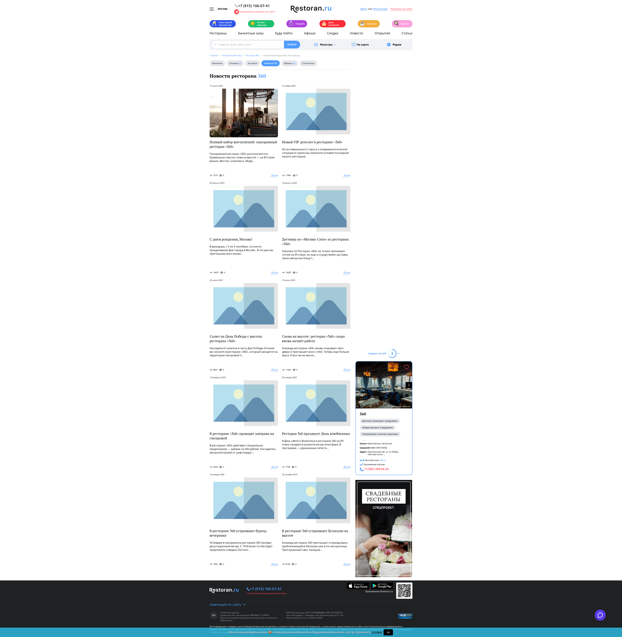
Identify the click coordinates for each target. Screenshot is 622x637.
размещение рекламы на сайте (257, 11)
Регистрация (380, 9)
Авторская (386, 443)
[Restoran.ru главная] (311, 9)
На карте (363, 44)
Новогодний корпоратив (221, 23)
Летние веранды (258, 23)
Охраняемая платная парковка (380, 434)
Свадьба (296, 23)
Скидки (332, 33)
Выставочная (372, 460)
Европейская (374, 443)
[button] (409, 385)
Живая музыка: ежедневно (377, 427)
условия (377, 632)
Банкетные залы (251, 33)
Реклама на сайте (401, 9)
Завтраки (368, 23)
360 (262, 76)
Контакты (217, 63)
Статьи (407, 33)
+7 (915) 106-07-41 (266, 589)
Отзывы (235, 63)
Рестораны (218, 33)
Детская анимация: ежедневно (379, 420)
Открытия (382, 33)
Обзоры (289, 63)
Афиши (310, 33)
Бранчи (401, 23)
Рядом (397, 44)
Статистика (308, 63)
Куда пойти (284, 33)
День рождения (330, 23)
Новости (356, 33)
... (384, 454)
